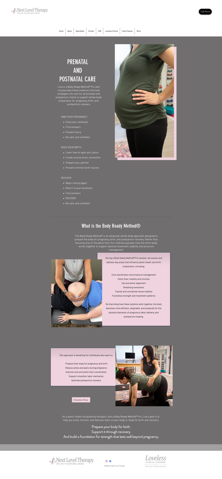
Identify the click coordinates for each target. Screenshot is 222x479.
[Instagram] (179, 29)
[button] (111, 31)
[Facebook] (175, 29)
